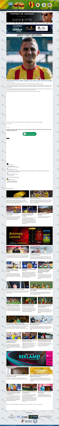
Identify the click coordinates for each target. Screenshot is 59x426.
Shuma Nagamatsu (21, 122)
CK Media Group (50, 425)
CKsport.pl (12, 425)
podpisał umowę (13, 91)
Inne (34, 10)
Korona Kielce (9, 10)
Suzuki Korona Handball (23, 10)
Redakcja (15, 425)
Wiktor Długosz (22, 404)
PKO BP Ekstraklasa (16, 404)
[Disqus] (29, 150)
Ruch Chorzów (35, 404)
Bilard (30, 10)
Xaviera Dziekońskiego (39, 122)
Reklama (50, 10)
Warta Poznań (40, 404)
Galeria (38, 10)
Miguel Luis (26, 404)
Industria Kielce (16, 10)
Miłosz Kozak (31, 404)
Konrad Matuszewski (28, 122)
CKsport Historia (44, 10)
